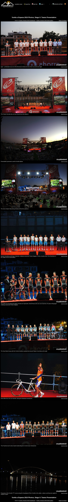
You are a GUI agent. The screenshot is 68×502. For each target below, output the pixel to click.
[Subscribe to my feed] (65, 4)
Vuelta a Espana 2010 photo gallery (44, 20)
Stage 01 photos (62, 20)
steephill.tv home (18, 4)
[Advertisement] (34, 11)
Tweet (42, 4)
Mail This (35, 4)
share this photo (64, 66)
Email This (27, 4)
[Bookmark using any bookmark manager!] (58, 4)
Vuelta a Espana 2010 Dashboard (27, 20)
